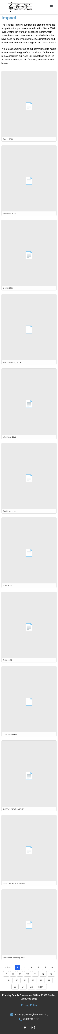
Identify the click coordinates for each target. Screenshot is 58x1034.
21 (23, 986)
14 (9, 980)
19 (49, 980)
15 (17, 980)
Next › (41, 986)
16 (25, 980)
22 (31, 986)
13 (51, 974)
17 (33, 980)
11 (35, 974)
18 (41, 980)
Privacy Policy (29, 1005)
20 (15, 986)
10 (27, 974)
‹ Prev (8, 967)
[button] (51, 6)
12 (43, 974)
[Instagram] (33, 1027)
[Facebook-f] (25, 1027)
